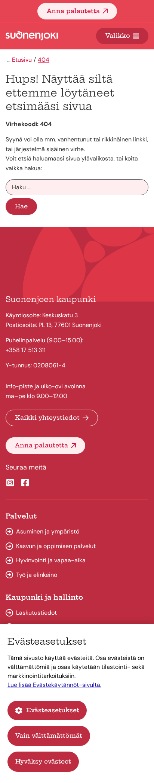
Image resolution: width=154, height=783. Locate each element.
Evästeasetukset (52, 710)
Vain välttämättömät (48, 735)
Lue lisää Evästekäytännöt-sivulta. (54, 685)
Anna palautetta (73, 11)
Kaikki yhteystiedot (47, 417)
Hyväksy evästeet (43, 761)
